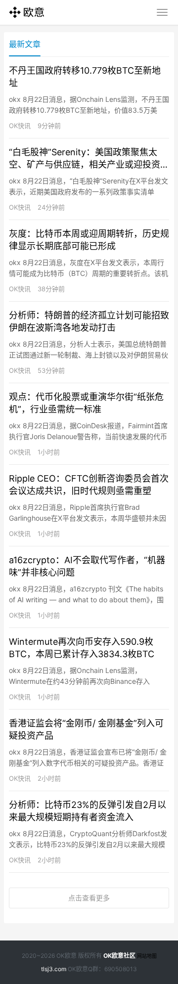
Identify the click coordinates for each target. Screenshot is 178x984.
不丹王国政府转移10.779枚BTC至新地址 (85, 76)
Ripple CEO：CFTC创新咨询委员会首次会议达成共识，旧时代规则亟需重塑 (89, 484)
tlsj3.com (53, 969)
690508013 (120, 969)
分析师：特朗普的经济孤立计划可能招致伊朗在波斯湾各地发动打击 (89, 321)
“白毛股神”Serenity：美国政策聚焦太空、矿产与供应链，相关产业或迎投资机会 (89, 159)
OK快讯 (20, 126)
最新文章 (25, 44)
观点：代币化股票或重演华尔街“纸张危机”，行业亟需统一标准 (86, 403)
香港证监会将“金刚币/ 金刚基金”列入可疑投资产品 (86, 729)
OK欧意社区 (119, 955)
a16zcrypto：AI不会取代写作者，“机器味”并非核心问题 (87, 566)
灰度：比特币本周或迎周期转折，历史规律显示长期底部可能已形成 (89, 239)
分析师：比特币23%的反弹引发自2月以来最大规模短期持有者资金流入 (87, 811)
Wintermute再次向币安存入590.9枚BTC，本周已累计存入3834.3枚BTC (81, 647)
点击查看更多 (89, 898)
